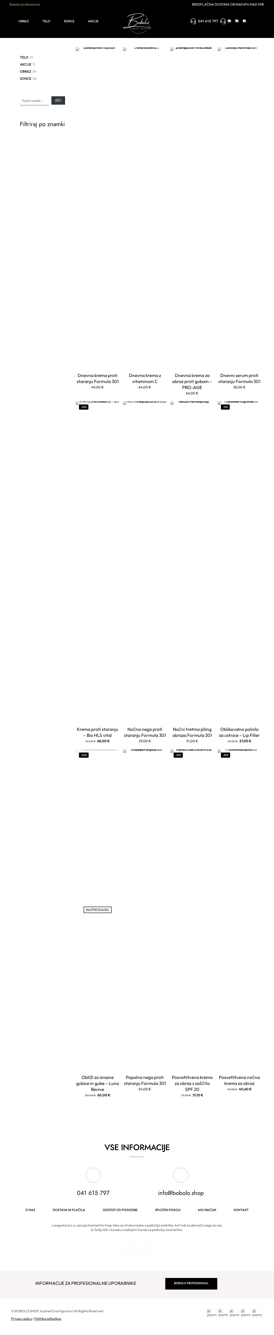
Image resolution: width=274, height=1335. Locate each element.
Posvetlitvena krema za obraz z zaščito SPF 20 (192, 1083)
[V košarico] (113, 53)
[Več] (113, 62)
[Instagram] (145, 1252)
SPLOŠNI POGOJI (167, 1210)
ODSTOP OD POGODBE (120, 1210)
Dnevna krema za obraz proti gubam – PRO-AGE (192, 381)
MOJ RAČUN (207, 1210)
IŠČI (58, 100)
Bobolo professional (25, 4)
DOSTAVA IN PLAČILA (69, 1210)
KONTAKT (241, 1210)
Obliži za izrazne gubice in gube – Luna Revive (97, 1083)
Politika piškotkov (47, 1319)
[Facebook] (129, 1252)
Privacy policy (21, 1319)
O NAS (30, 1210)
